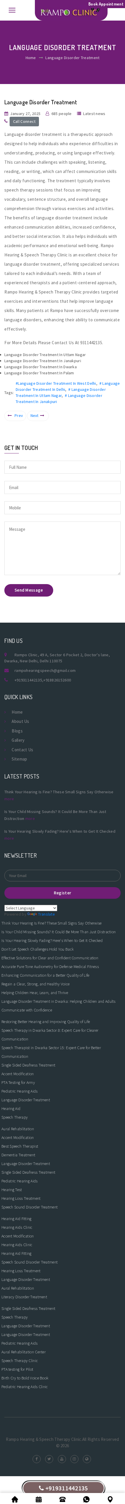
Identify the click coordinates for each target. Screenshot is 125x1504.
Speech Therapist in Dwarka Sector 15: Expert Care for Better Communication (51, 1052)
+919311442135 (28, 680)
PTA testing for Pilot (17, 1369)
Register (62, 893)
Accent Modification (17, 1073)
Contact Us (22, 749)
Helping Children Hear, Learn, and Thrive (34, 992)
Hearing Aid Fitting (16, 1218)
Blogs (17, 731)
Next (35, 415)
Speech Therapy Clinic (19, 1360)
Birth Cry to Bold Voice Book (24, 1378)
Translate (46, 914)
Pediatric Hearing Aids (19, 1091)
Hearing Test (11, 1189)
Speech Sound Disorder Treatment (29, 1207)
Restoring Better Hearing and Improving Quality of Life (45, 1021)
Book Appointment (106, 3)
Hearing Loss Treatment (21, 1198)
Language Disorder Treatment (25, 1099)
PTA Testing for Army (18, 1082)
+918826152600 (57, 680)
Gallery (18, 740)
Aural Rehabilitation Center (23, 1351)
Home (31, 57)
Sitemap (19, 759)
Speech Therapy (14, 1117)
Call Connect (24, 121)
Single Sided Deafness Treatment (28, 1065)
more (9, 798)
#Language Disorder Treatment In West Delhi (56, 383)
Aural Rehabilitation (17, 1128)
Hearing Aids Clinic (17, 1227)
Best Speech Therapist (19, 1146)
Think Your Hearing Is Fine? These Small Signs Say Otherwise (51, 923)
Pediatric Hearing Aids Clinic (24, 1386)
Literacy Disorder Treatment (24, 1296)
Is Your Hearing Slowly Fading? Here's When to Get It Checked (52, 940)
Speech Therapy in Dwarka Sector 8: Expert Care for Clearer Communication (49, 1035)
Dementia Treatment (18, 1154)
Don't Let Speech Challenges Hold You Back (37, 949)
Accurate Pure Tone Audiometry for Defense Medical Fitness (50, 966)
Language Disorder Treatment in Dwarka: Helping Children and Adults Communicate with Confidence (58, 1006)
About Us (20, 721)
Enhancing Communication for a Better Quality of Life (45, 975)
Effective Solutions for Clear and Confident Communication (49, 957)
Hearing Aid (10, 1108)
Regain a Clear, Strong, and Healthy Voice (35, 984)
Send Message (29, 590)
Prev (19, 415)
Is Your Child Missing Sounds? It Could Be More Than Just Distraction (58, 931)
